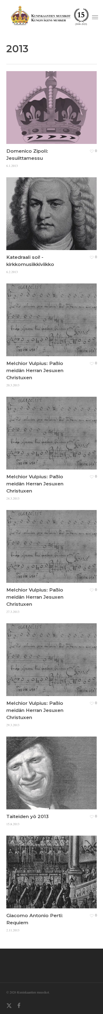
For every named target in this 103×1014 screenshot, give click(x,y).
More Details (53, 103)
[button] (95, 17)
